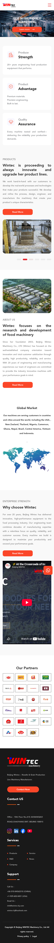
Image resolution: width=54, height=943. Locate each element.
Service (32, 853)
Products (13, 853)
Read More (17, 212)
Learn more (27, 29)
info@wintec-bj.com (15, 906)
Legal (34, 936)
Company (13, 865)
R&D (11, 859)
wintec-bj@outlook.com (17, 910)
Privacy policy (23, 936)
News (31, 859)
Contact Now (23, 789)
